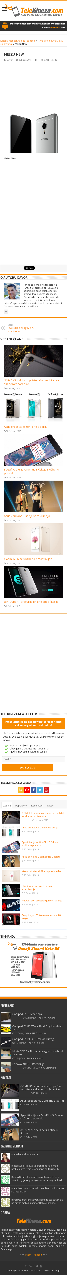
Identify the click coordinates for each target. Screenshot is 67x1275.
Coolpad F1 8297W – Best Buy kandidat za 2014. (37, 1027)
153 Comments (48, 1018)
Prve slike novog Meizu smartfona (21, 328)
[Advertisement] (33, 86)
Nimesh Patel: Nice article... (25, 1154)
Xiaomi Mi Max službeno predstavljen (28, 559)
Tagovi (50, 805)
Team (28, 1254)
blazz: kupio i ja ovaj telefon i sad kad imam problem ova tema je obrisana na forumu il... (35, 1167)
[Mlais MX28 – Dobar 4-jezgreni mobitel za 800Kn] (6, 1054)
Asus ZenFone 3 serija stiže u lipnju (27, 516)
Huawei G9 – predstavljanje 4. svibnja (42, 900)
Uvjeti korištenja (51, 1270)
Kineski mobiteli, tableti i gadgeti (17, 40)
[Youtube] (46, 790)
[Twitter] (40, 790)
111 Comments (39, 1033)
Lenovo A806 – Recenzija (28, 1064)
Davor (10, 59)
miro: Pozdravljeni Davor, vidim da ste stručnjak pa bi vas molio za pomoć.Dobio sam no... (37, 1201)
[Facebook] (33, 790)
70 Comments (37, 1043)
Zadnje (7, 805)
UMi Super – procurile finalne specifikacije (31, 601)
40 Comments (49, 1068)
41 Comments (37, 1058)
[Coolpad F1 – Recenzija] (6, 1017)
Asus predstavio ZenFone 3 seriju (25, 426)
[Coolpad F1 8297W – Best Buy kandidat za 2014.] (6, 1029)
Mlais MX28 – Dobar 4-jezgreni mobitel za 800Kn (37, 1052)
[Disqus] (33, 666)
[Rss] (21, 790)
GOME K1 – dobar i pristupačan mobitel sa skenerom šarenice (43, 814)
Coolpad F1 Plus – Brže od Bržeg (33, 1039)
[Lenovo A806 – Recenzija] (6, 1067)
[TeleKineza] (33, 10)
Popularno (21, 805)
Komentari (37, 805)
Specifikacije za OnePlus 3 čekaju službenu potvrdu (40, 843)
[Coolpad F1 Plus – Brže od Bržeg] (6, 1042)
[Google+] (27, 790)
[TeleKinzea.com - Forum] (33, 26)
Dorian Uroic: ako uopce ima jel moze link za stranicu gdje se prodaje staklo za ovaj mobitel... (37, 1178)
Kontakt (38, 1254)
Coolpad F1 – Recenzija (27, 1014)
